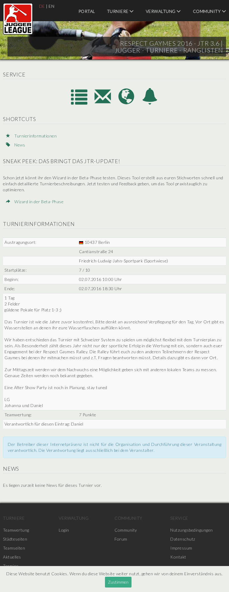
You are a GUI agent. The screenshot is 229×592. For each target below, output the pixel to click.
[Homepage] (127, 102)
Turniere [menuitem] (118, 11)
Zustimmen (118, 582)
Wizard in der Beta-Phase (38, 201)
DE (42, 6)
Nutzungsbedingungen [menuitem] (191, 530)
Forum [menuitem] (120, 538)
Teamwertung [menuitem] (16, 530)
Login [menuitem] (64, 530)
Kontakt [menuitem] (178, 556)
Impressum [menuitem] (181, 547)
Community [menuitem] (128, 518)
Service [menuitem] (179, 518)
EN (51, 6)
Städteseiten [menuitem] (15, 538)
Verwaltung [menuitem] (161, 11)
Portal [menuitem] (86, 11)
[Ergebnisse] (80, 102)
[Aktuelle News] (150, 102)
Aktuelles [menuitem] (12, 556)
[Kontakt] (103, 102)
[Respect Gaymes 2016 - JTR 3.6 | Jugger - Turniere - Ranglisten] (18, 19)
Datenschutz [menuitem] (182, 538)
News (19, 144)
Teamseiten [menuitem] (14, 547)
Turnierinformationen (35, 135)
